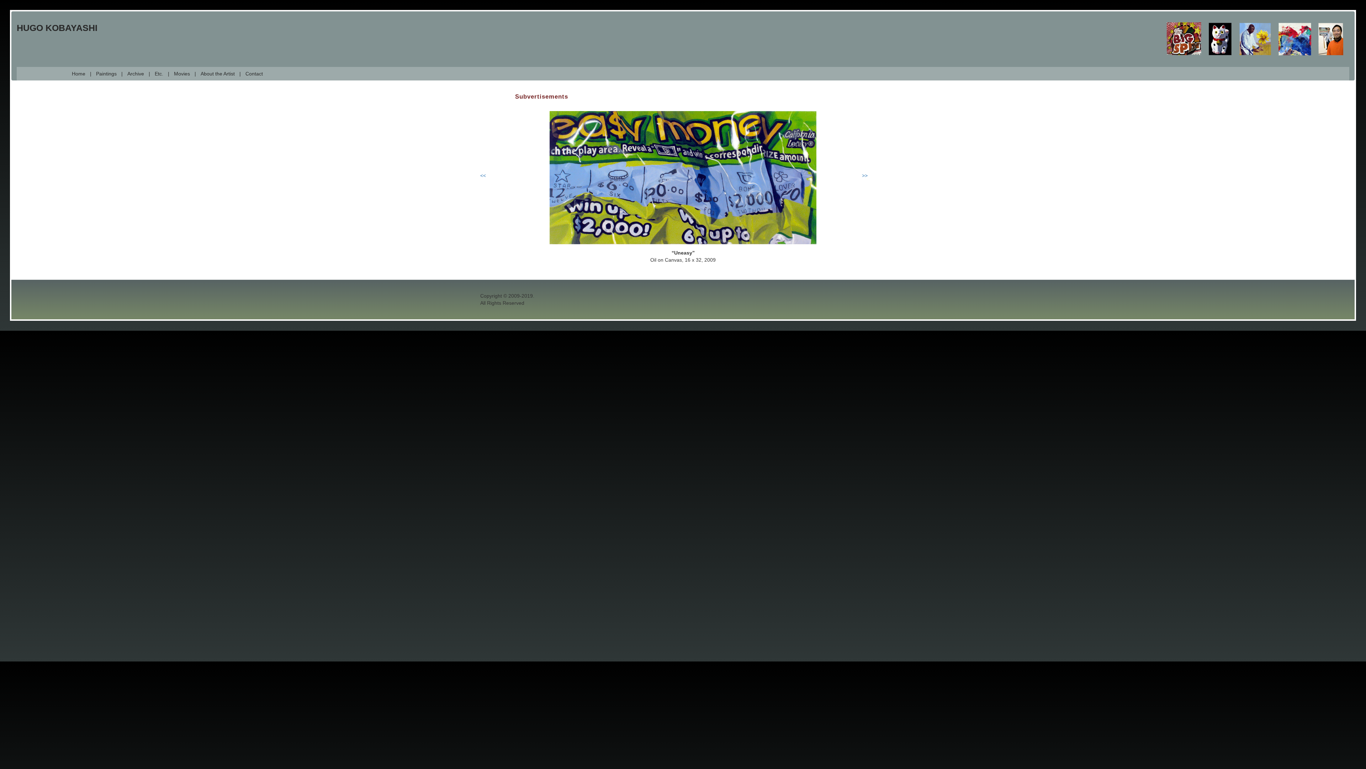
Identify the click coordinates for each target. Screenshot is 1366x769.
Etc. (159, 74)
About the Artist (218, 74)
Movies (182, 74)
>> (865, 175)
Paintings (106, 74)
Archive (135, 74)
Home (78, 74)
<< (483, 175)
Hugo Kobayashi (57, 28)
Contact (254, 74)
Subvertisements (541, 96)
